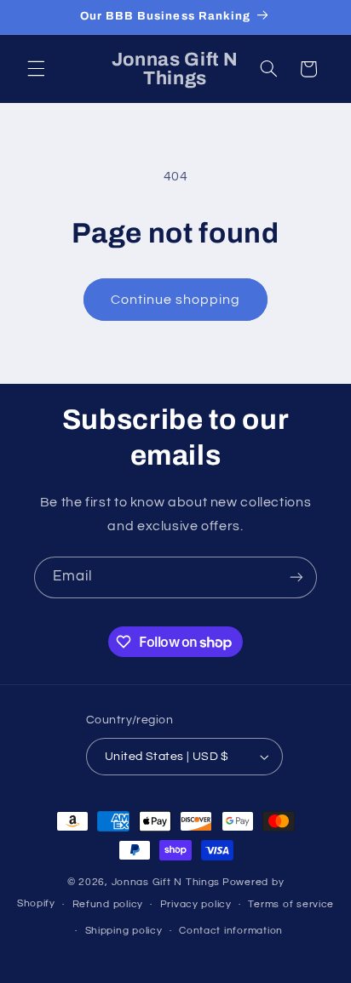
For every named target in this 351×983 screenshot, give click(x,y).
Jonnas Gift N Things (166, 882)
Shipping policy (124, 930)
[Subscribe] (296, 577)
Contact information (231, 930)
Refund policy (108, 904)
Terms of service (291, 904)
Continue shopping (176, 299)
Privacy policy (196, 904)
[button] (35, 69)
